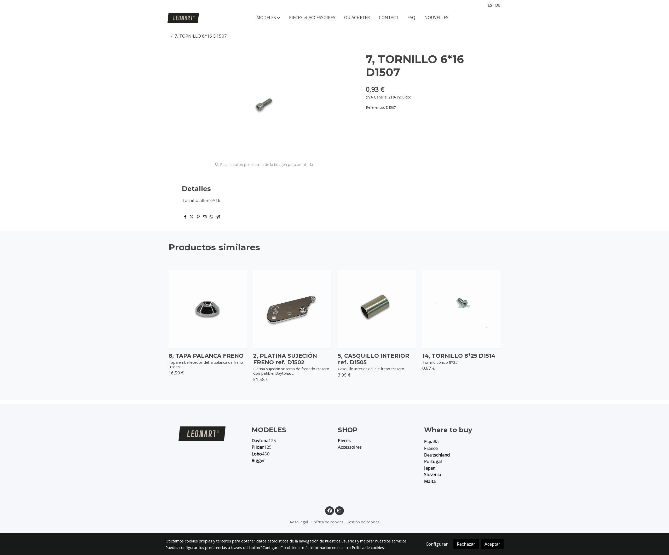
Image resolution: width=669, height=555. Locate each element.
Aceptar (492, 544)
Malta (430, 481)
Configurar (437, 544)
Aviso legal (299, 521)
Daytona (260, 440)
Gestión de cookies (363, 521)
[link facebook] (329, 510)
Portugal (433, 461)
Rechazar (466, 544)
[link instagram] (339, 510)
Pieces (344, 440)
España (431, 441)
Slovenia (432, 474)
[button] (268, 18)
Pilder (258, 447)
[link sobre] (205, 433)
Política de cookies (327, 521)
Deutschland (437, 455)
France (431, 448)
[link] (183, 18)
